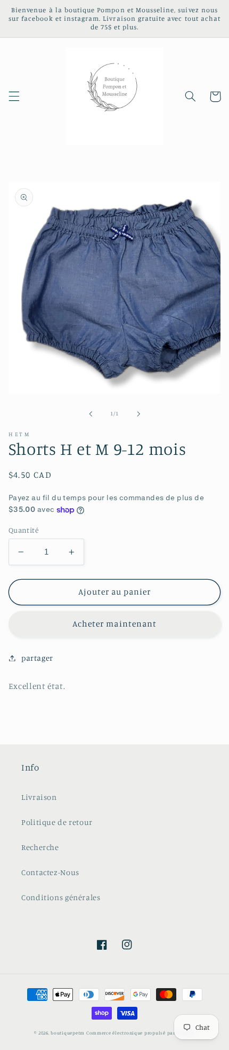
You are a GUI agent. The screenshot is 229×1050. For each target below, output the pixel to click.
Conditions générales (61, 897)
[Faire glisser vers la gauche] (90, 414)
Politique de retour (57, 822)
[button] (14, 96)
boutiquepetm (68, 1033)
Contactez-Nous (50, 872)
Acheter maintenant (114, 624)
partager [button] (37, 657)
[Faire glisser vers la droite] (138, 414)
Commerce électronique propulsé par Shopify (140, 1033)
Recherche (40, 847)
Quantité (23, 530)
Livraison (39, 796)
